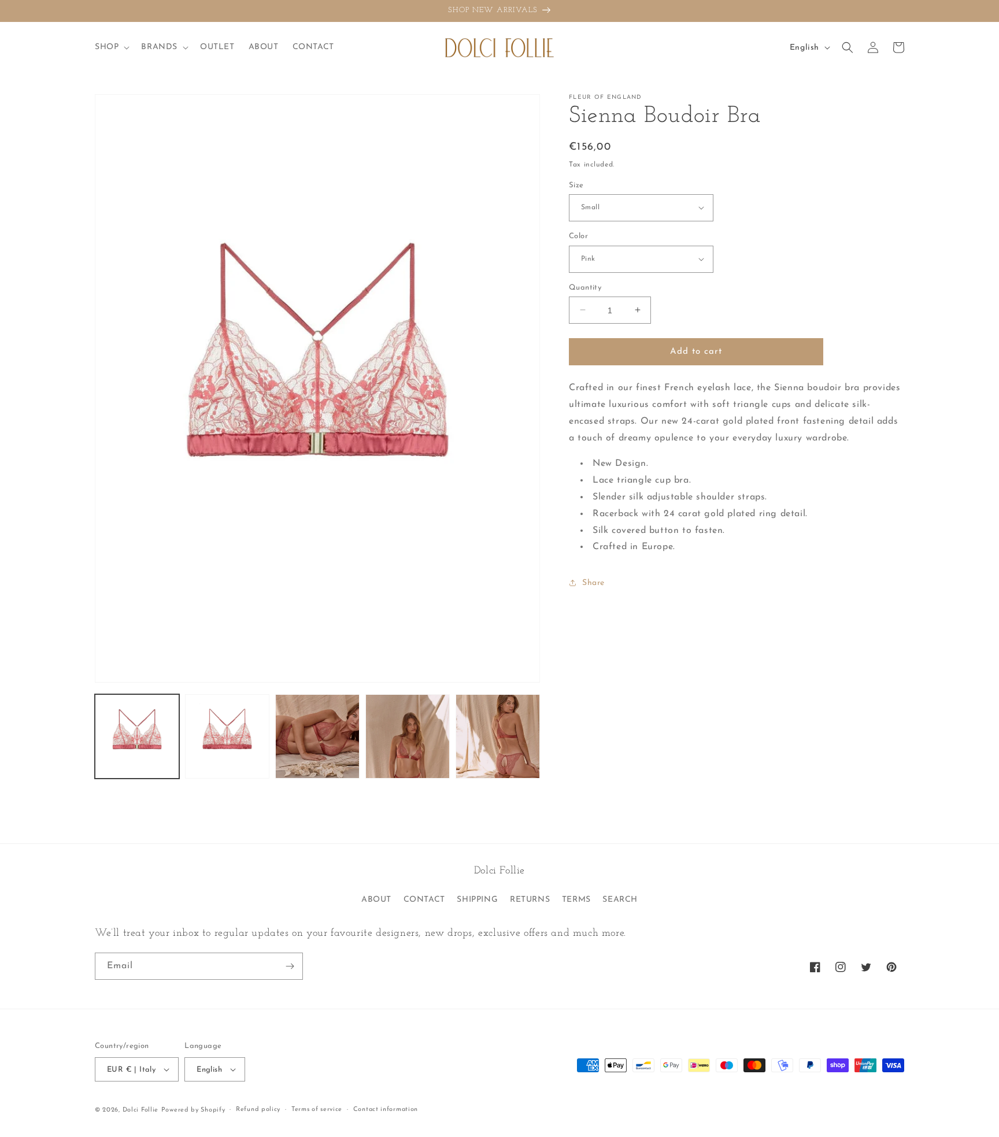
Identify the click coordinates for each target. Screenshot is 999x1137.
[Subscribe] (289, 966)
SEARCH (620, 899)
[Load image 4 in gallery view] (407, 736)
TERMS (576, 899)
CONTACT (424, 899)
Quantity (585, 287)
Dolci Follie (140, 1110)
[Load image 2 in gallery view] (227, 736)
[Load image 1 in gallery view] (137, 736)
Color (578, 236)
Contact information (385, 1109)
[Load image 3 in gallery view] (317, 736)
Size (576, 184)
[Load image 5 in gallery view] (498, 736)
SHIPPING (477, 899)
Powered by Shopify (193, 1110)
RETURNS (530, 899)
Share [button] (593, 582)
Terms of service (316, 1109)
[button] (111, 47)
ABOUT (376, 899)
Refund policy (258, 1109)
